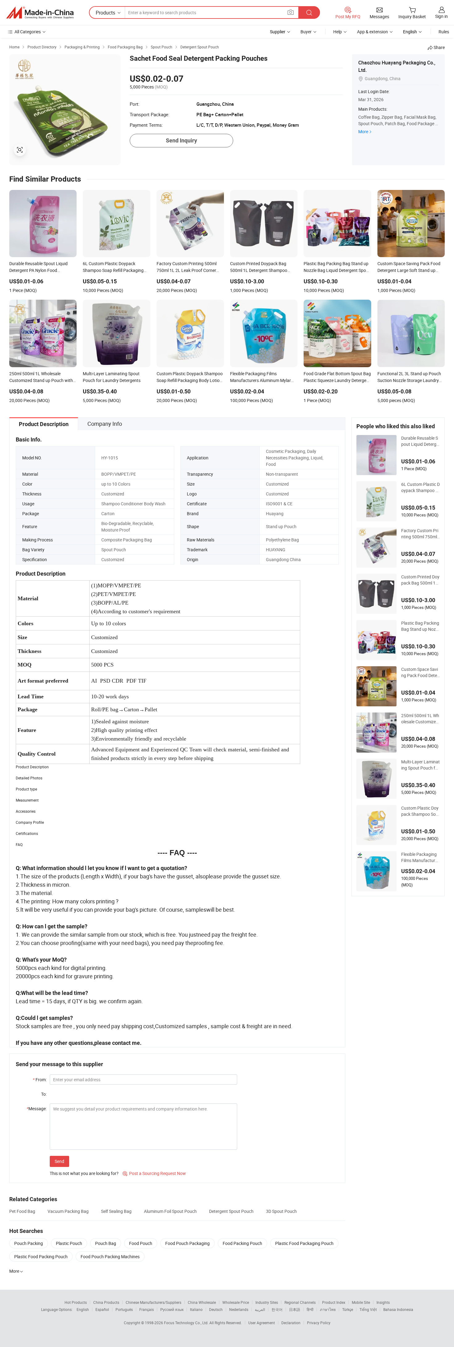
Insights (383, 1302)
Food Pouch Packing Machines (110, 1256)
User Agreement (261, 1322)
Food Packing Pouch (242, 1243)
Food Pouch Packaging (187, 1243)
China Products (106, 1302)
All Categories (28, 32)
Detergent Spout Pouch (231, 1211)
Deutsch (216, 1309)
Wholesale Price (235, 1302)
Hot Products (76, 1302)
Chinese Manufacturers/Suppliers (153, 1302)
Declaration (291, 1322)
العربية (260, 1309)
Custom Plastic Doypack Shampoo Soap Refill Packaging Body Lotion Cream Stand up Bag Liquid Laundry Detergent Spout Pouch (420, 811)
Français (146, 1309)
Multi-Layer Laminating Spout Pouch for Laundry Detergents (420, 765)
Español (102, 1309)
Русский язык (171, 1309)
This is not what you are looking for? (84, 1173)
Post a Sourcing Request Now (154, 1173)
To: (44, 1094)
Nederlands (238, 1309)
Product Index (333, 1302)
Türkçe (347, 1309)
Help (337, 32)
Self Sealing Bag (116, 1211)
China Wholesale (202, 1302)
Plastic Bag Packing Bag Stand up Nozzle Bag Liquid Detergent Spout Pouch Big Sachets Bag (420, 626)
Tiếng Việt (368, 1309)
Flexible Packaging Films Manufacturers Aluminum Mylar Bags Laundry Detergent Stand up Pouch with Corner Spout (420, 857)
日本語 (294, 1309)
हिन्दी (310, 1309)
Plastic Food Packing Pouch (41, 1256)
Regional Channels (300, 1302)
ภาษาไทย (328, 1309)
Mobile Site (361, 1302)
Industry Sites (266, 1302)
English (83, 1309)
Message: (37, 1108)
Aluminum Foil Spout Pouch (170, 1211)
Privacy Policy (318, 1322)
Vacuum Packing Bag (68, 1211)
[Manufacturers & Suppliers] (40, 12)
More (363, 131)
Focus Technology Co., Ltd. (186, 1322)
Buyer (306, 32)
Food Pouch (140, 1243)
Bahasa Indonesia (398, 1309)
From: (40, 1079)
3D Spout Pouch (281, 1211)
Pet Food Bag (22, 1211)
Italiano (196, 1309)
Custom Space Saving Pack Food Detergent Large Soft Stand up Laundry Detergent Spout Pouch (420, 672)
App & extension (372, 32)
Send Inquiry (181, 140)
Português (124, 1309)
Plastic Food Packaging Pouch (304, 1243)
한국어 (277, 1309)
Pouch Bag (105, 1243)
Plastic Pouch (69, 1243)
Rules (444, 32)
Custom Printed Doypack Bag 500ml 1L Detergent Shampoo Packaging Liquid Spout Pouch (420, 580)
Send (59, 1161)
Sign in (441, 16)
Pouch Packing (28, 1243)
